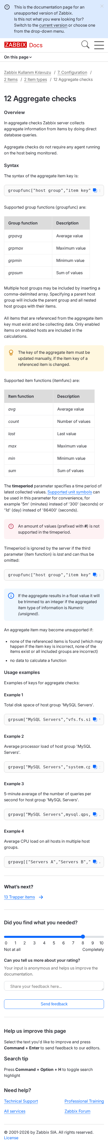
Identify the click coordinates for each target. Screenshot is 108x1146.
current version (53, 25)
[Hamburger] (99, 45)
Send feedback (54, 1004)
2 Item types (35, 79)
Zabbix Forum (77, 1111)
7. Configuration (72, 72)
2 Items (11, 79)
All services (14, 1111)
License (11, 1137)
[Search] (85, 45)
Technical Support (21, 1101)
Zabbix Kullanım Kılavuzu (27, 72)
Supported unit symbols (69, 491)
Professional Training (84, 1101)
